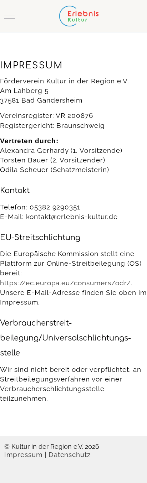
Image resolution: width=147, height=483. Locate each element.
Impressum (23, 455)
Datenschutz (70, 455)
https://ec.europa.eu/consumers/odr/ (65, 283)
